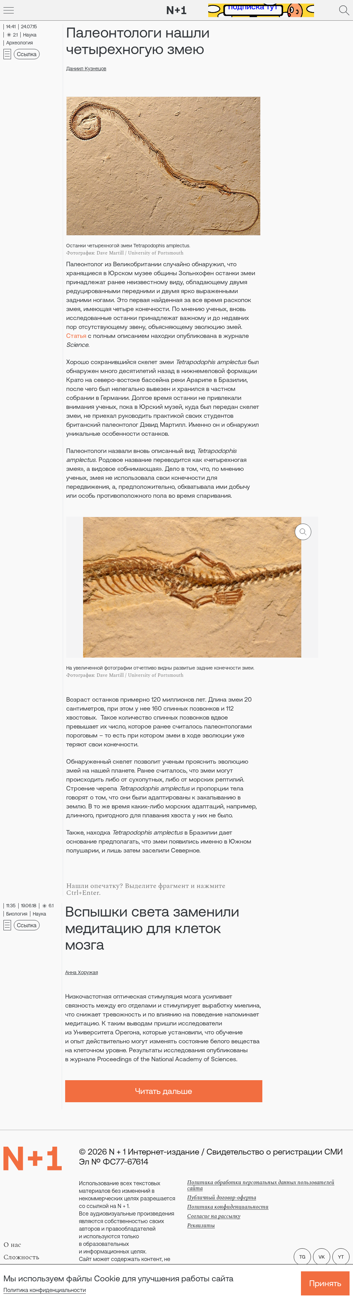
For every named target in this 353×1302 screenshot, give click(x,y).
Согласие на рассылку (213, 1216)
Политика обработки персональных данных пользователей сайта (260, 1185)
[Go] (8, 10)
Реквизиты (201, 1225)
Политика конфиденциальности (44, 1290)
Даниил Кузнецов (86, 68)
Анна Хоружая (81, 972)
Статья (76, 335)
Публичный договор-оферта (221, 1198)
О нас (12, 1245)
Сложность (21, 1257)
